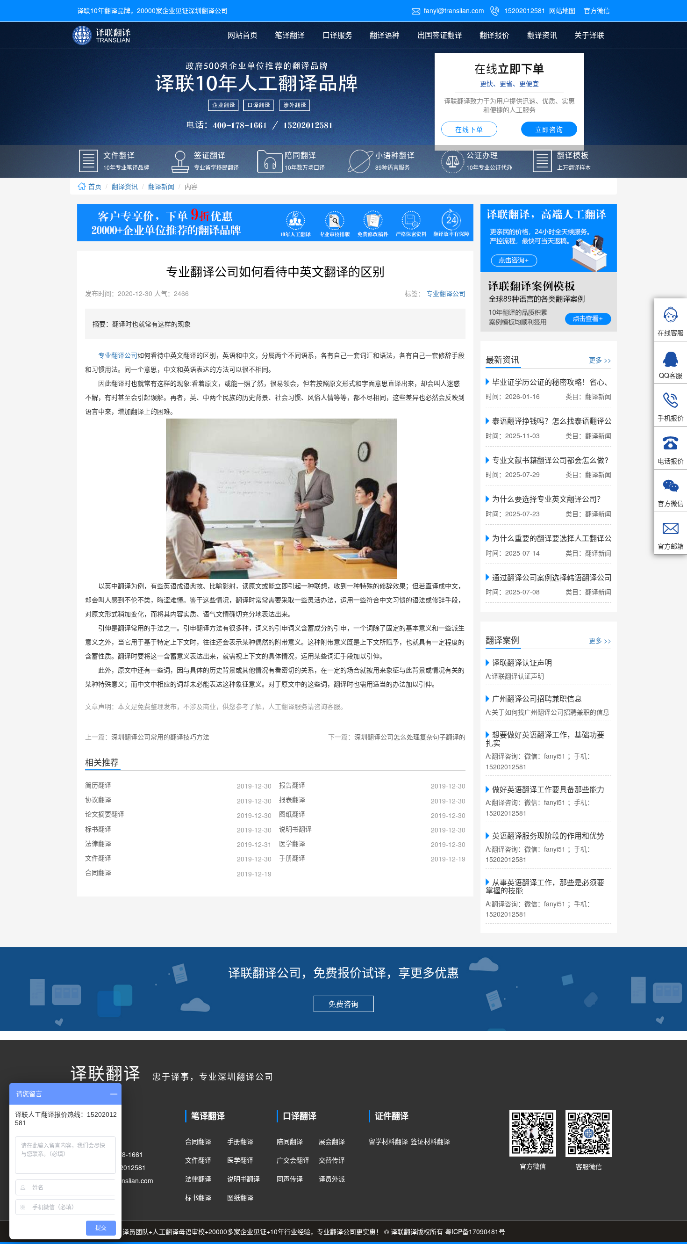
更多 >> (600, 359)
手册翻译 (240, 1141)
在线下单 (469, 129)
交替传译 (332, 1159)
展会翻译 (332, 1141)
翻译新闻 (161, 186)
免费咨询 (343, 1003)
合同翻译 (198, 1141)
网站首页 (243, 34)
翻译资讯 (542, 34)
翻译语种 (385, 34)
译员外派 (332, 1178)
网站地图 (562, 10)
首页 (93, 186)
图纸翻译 (240, 1197)
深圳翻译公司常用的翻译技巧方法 (160, 736)
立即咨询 (549, 129)
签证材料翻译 (430, 1141)
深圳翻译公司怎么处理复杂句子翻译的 (409, 736)
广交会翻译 (293, 1159)
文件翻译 (198, 1159)
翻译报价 (494, 34)
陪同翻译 (290, 1141)
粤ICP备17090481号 (475, 1231)
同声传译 (290, 1178)
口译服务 (337, 34)
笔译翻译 (290, 34)
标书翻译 (198, 1197)
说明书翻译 (243, 1178)
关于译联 (589, 34)
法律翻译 (198, 1178)
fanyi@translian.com (447, 10)
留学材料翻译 (388, 1141)
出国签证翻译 (439, 34)
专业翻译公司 (444, 293)
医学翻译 (240, 1159)
